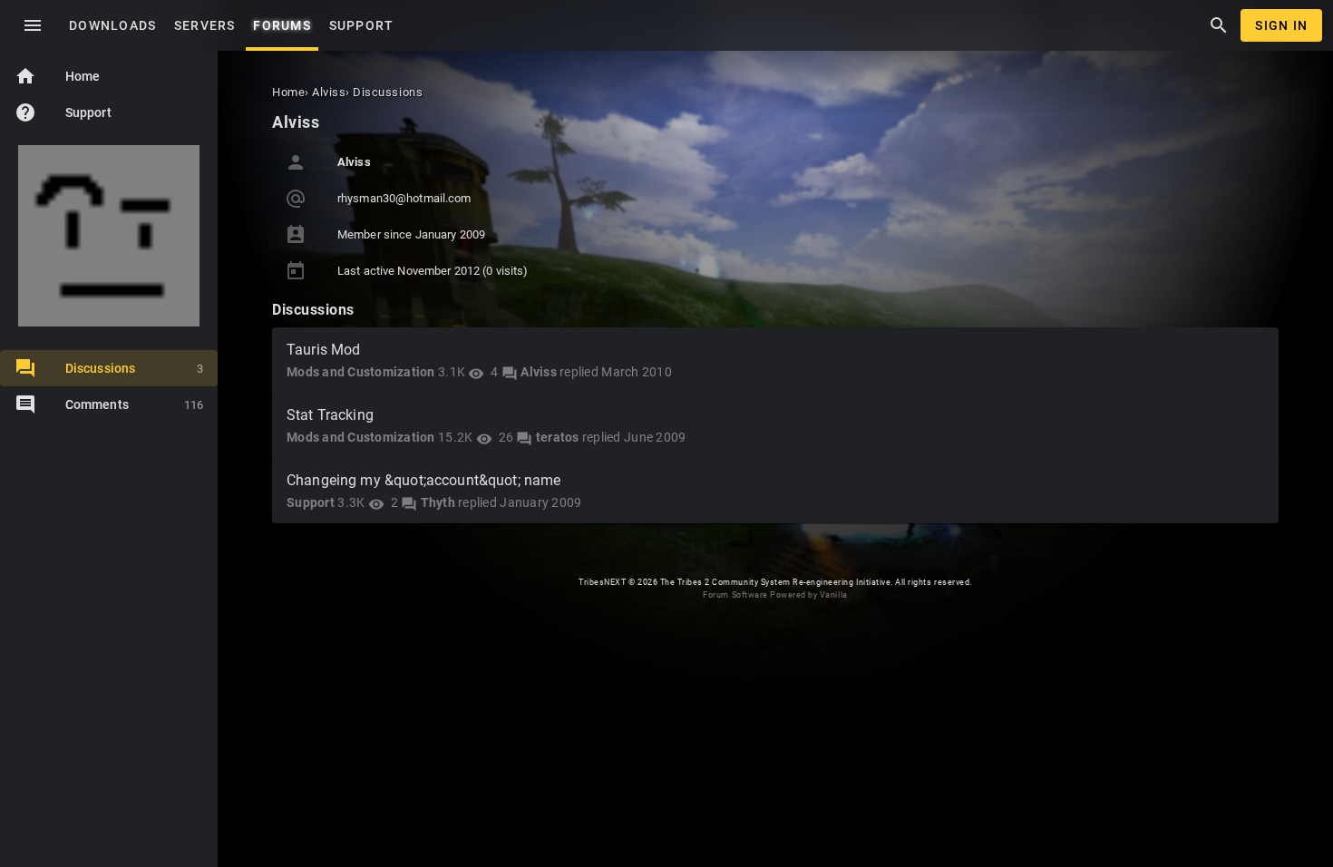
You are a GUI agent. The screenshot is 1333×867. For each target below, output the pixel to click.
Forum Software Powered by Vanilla (775, 594)
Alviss (539, 372)
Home (57, 76)
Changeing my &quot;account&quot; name (424, 480)
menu (33, 25)
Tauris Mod (324, 349)
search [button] (1219, 25)
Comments (134, 404)
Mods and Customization (361, 372)
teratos (557, 437)
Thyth (438, 502)
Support (63, 112)
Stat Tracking (330, 415)
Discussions (134, 368)
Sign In (1281, 25)
